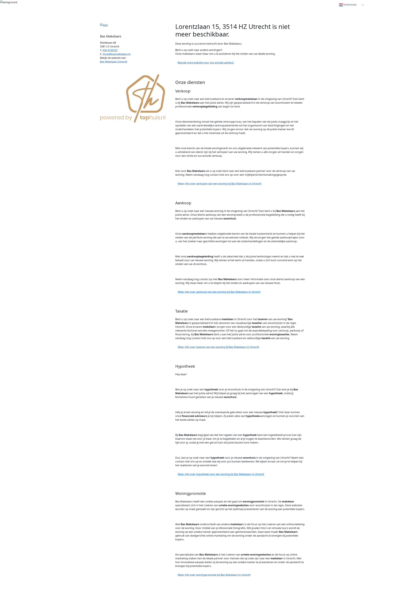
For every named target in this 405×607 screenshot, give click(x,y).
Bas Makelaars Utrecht (113, 61)
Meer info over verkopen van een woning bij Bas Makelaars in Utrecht (219, 183)
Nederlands (350, 4)
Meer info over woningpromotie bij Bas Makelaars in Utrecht (214, 575)
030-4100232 (110, 50)
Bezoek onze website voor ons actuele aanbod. (206, 62)
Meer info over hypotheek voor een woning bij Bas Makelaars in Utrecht (221, 474)
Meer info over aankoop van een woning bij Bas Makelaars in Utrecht (219, 292)
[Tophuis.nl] (133, 98)
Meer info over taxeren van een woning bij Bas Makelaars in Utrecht (218, 347)
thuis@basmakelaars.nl (117, 54)
